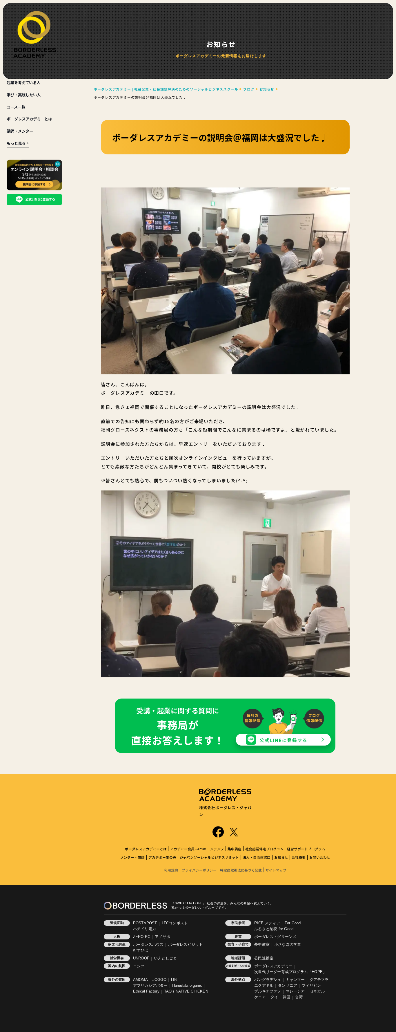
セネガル (317, 991)
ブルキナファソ (267, 991)
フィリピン (311, 986)
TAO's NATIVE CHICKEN (186, 991)
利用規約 (171, 869)
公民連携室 (263, 958)
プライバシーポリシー (199, 869)
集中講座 (234, 848)
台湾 (299, 997)
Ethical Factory (146, 991)
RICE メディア (267, 923)
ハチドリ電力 (144, 929)
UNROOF (141, 958)
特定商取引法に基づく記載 (241, 869)
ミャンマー (295, 980)
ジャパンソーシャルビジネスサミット (209, 857)
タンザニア (287, 986)
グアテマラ (319, 980)
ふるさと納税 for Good (273, 929)
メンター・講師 (132, 857)
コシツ (139, 966)
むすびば (140, 950)
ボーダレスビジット (185, 945)
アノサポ (162, 937)
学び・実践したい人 (24, 95)
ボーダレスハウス (148, 945)
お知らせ (281, 857)
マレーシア (295, 991)
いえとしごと (165, 958)
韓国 (286, 997)
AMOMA (140, 980)
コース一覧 (16, 107)
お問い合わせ (319, 857)
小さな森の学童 (287, 945)
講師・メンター (20, 131)
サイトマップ (276, 869)
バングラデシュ (267, 980)
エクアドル (263, 986)
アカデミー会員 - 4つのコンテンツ (197, 848)
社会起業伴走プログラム (264, 848)
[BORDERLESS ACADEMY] (34, 34)
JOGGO (159, 980)
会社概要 (299, 857)
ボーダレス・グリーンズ (275, 937)
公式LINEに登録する (283, 740)
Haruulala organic (187, 986)
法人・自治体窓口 (256, 857)
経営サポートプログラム (306, 848)
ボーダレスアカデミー (273, 966)
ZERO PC (141, 937)
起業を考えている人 (23, 82)
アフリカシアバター (150, 986)
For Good (293, 923)
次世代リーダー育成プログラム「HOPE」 (290, 972)
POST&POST (145, 923)
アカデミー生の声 (162, 857)
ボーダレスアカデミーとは (29, 119)
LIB (174, 980)
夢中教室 (262, 945)
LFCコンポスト (175, 923)
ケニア (260, 997)
